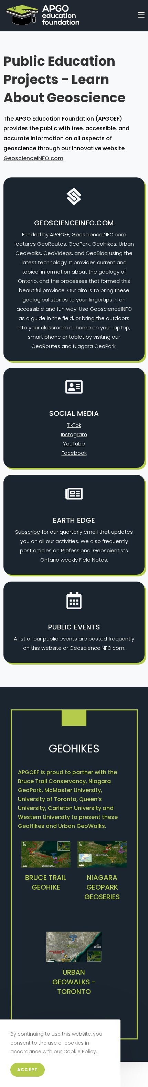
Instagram (74, 434)
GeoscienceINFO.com (33, 158)
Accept (27, 1070)
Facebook (74, 453)
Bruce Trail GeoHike (45, 882)
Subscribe (27, 531)
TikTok (74, 425)
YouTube (74, 443)
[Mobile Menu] (141, 15)
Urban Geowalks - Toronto (74, 981)
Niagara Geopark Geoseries (102, 887)
